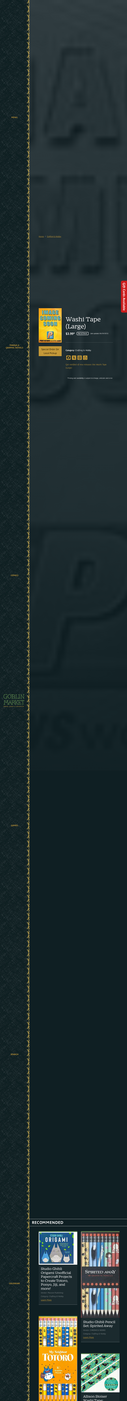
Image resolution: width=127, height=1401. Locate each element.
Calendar (14, 1283)
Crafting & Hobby (54, 236)
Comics (14, 575)
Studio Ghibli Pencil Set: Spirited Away (99, 1324)
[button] (14, 117)
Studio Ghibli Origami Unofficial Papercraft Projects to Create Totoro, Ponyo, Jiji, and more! (56, 1278)
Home (41, 236)
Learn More (46, 1300)
